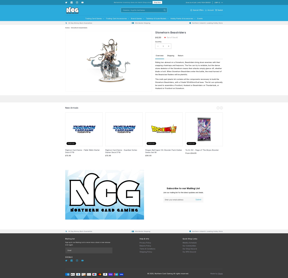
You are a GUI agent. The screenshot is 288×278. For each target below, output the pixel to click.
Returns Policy (145, 246)
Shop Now (157, 2)
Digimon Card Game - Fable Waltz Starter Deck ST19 (82, 151)
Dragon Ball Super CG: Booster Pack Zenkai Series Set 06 (163, 151)
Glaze (220, 274)
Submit (198, 200)
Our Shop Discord (190, 249)
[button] (219, 10)
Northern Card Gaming (164, 274)
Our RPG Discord (189, 252)
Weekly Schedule (190, 243)
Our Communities (189, 246)
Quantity (158, 42)
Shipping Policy (146, 252)
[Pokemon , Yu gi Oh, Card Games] (164, 10)
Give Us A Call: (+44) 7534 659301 (198, 2)
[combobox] (144, 10)
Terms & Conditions (147, 249)
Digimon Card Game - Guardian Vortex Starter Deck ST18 (121, 151)
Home (67, 28)
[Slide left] (218, 108)
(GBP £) (217, 2)
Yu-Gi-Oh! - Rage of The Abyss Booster (202, 150)
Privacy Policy (145, 243)
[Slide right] (221, 108)
